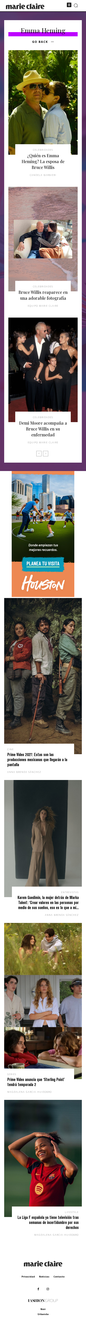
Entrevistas (70, 892)
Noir (43, 1309)
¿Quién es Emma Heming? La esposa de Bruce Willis (43, 161)
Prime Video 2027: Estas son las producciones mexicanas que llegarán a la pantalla (37, 759)
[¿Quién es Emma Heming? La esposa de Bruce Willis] (43, 102)
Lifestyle (72, 1212)
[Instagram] (47, 1289)
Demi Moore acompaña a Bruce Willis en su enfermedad (43, 428)
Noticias (44, 1276)
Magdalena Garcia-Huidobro (29, 1091)
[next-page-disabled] (45, 453)
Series (11, 1074)
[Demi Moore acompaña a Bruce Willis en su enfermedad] (43, 370)
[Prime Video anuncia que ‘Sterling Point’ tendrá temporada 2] (43, 1001)
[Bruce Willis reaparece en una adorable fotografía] (43, 239)
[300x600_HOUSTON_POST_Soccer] (43, 596)
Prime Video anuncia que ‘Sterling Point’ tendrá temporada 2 (36, 1082)
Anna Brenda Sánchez (24, 771)
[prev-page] (39, 453)
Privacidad (28, 1276)
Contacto (58, 1276)
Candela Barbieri (43, 175)
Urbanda (43, 1314)
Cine (10, 749)
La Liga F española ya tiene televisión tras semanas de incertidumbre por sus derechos (48, 1222)
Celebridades (43, 150)
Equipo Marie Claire (43, 305)
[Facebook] (38, 1289)
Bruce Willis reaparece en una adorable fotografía (43, 295)
